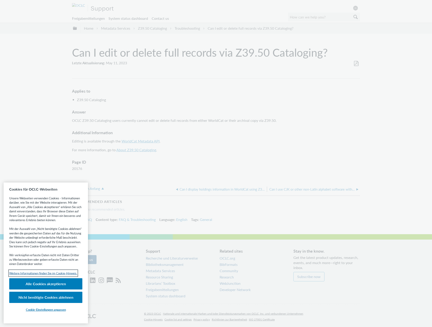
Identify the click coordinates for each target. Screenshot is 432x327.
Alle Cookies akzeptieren (46, 283)
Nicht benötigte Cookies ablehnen (45, 297)
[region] (46, 252)
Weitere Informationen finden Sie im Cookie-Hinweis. (43, 273)
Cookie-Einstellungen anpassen (46, 309)
